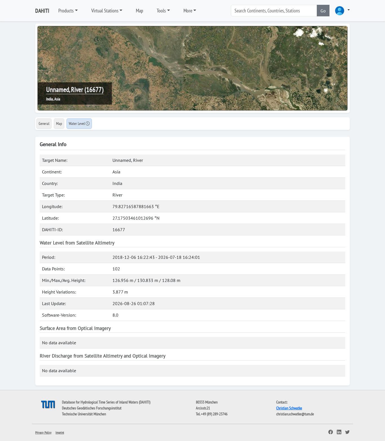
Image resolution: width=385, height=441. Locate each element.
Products (66, 10)
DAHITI (42, 10)
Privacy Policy (43, 432)
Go (323, 11)
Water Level (77, 123)
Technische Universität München (84, 413)
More (187, 10)
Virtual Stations (104, 10)
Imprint (60, 432)
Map (139, 10)
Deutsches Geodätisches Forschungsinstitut (91, 408)
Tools (161, 10)
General (44, 123)
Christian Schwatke (289, 408)
